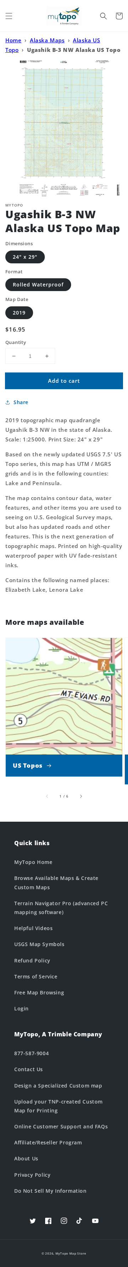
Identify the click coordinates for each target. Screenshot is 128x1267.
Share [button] (21, 402)
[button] (9, 16)
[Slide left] (47, 796)
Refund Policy (32, 960)
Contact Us (28, 1069)
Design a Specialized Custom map (58, 1085)
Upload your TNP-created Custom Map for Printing (58, 1106)
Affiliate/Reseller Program (48, 1142)
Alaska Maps (47, 40)
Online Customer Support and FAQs (61, 1126)
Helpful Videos (33, 928)
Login (21, 1008)
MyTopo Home (33, 862)
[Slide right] (81, 796)
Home (13, 40)
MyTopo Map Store (70, 1253)
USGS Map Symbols (39, 944)
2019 (19, 312)
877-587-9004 (31, 1053)
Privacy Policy (32, 1174)
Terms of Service (36, 976)
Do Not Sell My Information (50, 1190)
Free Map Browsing (39, 992)
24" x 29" (25, 256)
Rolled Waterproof (38, 284)
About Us (26, 1158)
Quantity (15, 342)
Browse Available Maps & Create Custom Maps (56, 882)
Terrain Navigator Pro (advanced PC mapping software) (61, 908)
